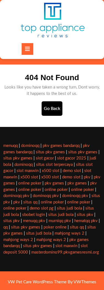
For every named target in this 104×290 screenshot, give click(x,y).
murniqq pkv (60, 221)
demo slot (72, 171)
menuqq (10, 146)
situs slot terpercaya (54, 165)
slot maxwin (28, 171)
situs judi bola (69, 208)
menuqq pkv (34, 221)
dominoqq (30, 146)
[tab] (27, 49)
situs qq (30, 202)
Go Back (53, 111)
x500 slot (50, 171)
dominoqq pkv (16, 196)
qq (5, 227)
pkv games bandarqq (61, 146)
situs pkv (85, 215)
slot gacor (45, 158)
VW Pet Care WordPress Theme (37, 282)
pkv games (54, 183)
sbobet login (33, 215)
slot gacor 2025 (71, 158)
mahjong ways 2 (69, 233)
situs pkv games (50, 152)
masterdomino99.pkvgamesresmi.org (65, 252)
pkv (87, 177)
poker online (55, 227)
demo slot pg (42, 208)
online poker (29, 183)
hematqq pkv (86, 221)
